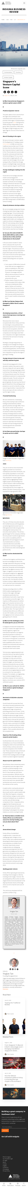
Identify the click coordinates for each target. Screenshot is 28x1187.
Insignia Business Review (14, 10)
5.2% (14, 122)
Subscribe (5, 1130)
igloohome (9, 515)
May (11, 19)
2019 (7, 19)
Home (3, 19)
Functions (18, 72)
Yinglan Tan (6, 95)
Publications (10, 1185)
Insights (5, 1165)
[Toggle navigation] (24, 3)
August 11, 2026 (8, 1042)
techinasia (8, 460)
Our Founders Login (8, 1158)
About (4, 1162)
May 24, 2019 (14, 95)
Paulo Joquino (10, 1014)
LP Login (5, 1160)
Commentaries (8, 72)
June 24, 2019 (8, 1000)
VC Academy (6, 1169)
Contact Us (5, 1167)
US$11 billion (6, 144)
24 (15, 19)
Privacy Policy (6, 1171)
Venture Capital (8, 77)
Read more (5, 989)
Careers (5, 1164)
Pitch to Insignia (7, 1157)
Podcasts (17, 1185)
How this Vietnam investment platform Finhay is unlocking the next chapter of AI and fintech (14, 1078)
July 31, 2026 (8, 1073)
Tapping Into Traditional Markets (12, 1004)
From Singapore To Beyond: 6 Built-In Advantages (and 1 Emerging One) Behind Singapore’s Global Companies (14, 1048)
